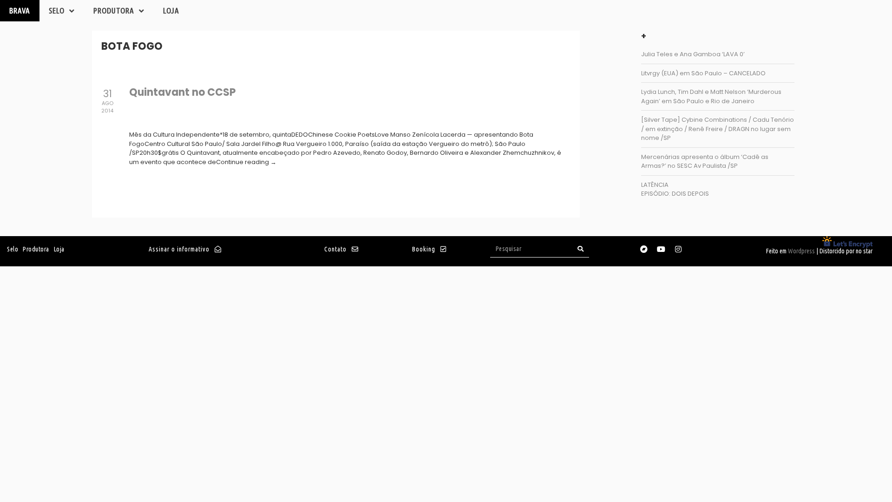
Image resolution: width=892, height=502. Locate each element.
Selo (57, 10)
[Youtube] (661, 249)
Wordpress (801, 251)
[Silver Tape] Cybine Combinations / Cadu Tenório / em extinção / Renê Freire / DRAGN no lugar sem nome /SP (717, 128)
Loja (171, 10)
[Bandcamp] (643, 249)
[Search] (580, 249)
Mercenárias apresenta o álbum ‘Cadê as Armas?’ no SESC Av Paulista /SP (704, 161)
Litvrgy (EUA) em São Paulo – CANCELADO (703, 73)
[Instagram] (678, 249)
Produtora (113, 10)
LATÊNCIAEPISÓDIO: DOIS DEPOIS (675, 189)
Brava (19, 10)
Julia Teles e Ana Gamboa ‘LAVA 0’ (693, 54)
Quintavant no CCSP (182, 92)
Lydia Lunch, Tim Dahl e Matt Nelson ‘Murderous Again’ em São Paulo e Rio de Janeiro (711, 96)
